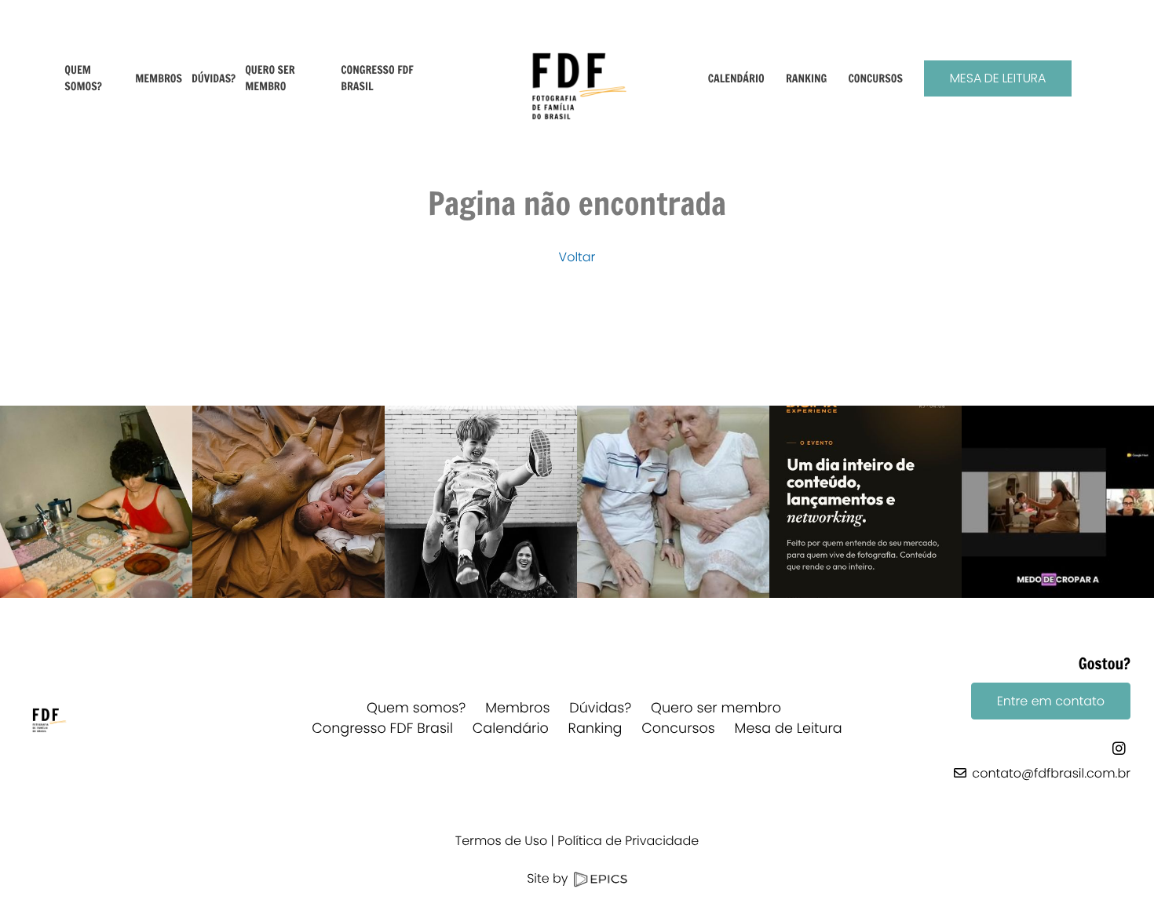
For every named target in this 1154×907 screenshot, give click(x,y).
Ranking (595, 728)
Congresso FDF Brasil (382, 728)
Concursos (678, 728)
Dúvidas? (600, 708)
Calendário (511, 728)
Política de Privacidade (628, 841)
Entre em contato (1051, 701)
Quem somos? (416, 708)
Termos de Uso (501, 841)
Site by (549, 878)
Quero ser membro (716, 708)
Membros (517, 708)
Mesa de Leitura (998, 78)
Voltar (577, 257)
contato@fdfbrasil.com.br (1051, 773)
